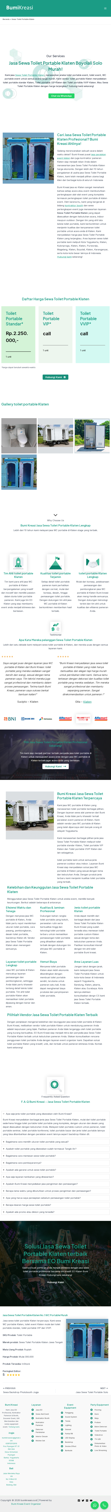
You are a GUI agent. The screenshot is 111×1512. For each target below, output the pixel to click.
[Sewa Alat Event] (40, 1414)
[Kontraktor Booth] (40, 1418)
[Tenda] (65, 1421)
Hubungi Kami (53, 766)
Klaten (87, 701)
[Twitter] (83, 1500)
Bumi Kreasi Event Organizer (26, 1504)
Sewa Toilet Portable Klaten (29, 75)
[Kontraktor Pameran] (41, 1424)
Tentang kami (13, 1427)
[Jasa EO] (37, 1409)
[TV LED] (95, 1439)
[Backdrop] (67, 1442)
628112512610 (11, 1443)
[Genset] (66, 1429)
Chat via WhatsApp (61, 96)
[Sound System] (69, 1416)
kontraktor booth (74, 205)
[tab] (55, 1124)
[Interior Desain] (40, 1436)
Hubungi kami (64, 256)
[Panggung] (67, 1412)
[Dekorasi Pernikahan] (41, 1431)
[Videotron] (96, 1435)
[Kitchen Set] (38, 1440)
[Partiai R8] (67, 1433)
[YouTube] (91, 1500)
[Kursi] (94, 1414)
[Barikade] (66, 1450)
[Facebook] (79, 1500)
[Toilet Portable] (98, 1430)
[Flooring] (95, 1409)
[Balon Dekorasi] (98, 1426)
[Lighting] (66, 1425)
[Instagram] (87, 1500)
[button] (55, 377)
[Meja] (94, 1418)
